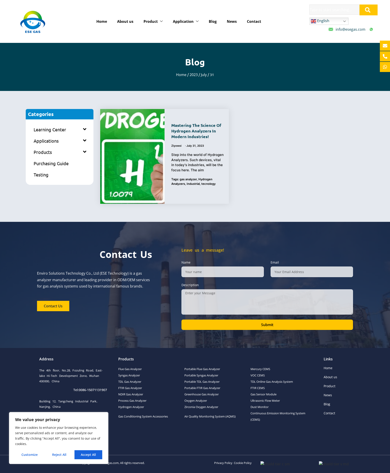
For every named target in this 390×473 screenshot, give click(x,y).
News (232, 21)
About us (125, 21)
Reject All (59, 454)
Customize (29, 454)
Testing (41, 174)
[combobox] (334, 10)
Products (43, 152)
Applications (46, 141)
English (322, 20)
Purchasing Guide (51, 163)
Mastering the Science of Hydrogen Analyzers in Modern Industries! (196, 131)
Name (185, 262)
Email (275, 262)
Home (101, 21)
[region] (58, 438)
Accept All (88, 454)
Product (151, 21)
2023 (194, 74)
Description (190, 285)
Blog (213, 21)
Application (183, 21)
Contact (254, 21)
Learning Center (50, 129)
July (204, 74)
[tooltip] (385, 46)
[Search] (369, 10)
